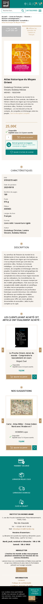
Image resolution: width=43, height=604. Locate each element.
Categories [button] (31, 10)
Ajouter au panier (27, 137)
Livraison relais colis (21, 479)
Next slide (40, 350)
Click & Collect (21, 506)
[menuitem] (21, 585)
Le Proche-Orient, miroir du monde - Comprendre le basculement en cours (21, 355)
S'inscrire (21, 570)
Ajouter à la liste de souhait (23, 152)
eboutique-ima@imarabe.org (23, 529)
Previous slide (3, 350)
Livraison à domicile (21, 493)
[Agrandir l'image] (21, 58)
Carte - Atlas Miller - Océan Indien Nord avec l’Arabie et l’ (21, 425)
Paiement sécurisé (21, 466)
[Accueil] (6, 4)
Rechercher (22, 11)
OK (32, 598)
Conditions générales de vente (21, 586)
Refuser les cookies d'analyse (35, 591)
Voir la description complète (20, 113)
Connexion (30, 4)
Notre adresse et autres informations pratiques (25, 4)
